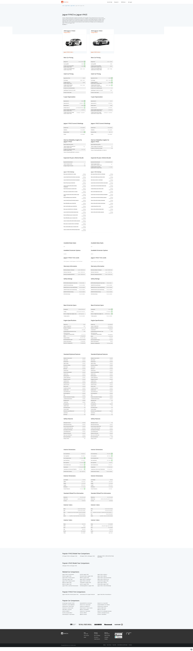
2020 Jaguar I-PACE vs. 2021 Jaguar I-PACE (69, 565)
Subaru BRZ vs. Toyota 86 (66, 609)
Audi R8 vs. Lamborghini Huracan (103, 612)
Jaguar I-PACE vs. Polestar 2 (102, 574)
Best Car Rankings (97, 635)
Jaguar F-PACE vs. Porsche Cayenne (68, 577)
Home (63, 5)
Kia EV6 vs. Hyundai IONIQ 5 (67, 612)
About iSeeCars (107, 633)
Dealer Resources (97, 639)
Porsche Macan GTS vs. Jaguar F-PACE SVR (87, 594)
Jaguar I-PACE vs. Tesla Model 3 (85, 579)
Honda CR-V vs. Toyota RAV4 (85, 611)
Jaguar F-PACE (67, 5)
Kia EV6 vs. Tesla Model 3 (102, 614)
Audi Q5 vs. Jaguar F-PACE (66, 576)
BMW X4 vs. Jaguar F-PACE (66, 582)
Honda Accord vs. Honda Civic (103, 606)
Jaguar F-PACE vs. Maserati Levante (68, 580)
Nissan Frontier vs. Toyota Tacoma (86, 607)
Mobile (85, 637)
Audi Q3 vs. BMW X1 (83, 612)
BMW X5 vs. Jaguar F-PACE (66, 584)
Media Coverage (107, 635)
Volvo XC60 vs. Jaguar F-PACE (67, 579)
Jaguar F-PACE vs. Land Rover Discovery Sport (70, 585)
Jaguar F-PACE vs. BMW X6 (102, 576)
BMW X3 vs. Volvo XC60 (101, 609)
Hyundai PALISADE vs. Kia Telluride (104, 604)
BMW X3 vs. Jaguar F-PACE (84, 577)
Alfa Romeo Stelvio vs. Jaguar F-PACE (86, 576)
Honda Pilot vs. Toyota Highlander (68, 604)
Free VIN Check (86, 635)
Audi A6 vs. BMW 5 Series (102, 607)
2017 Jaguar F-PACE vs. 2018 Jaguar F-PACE (69, 556)
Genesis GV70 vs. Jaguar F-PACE (103, 580)
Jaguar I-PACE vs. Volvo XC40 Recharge (104, 585)
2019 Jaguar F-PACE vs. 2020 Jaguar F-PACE (87, 556)
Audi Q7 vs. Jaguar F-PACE (84, 584)
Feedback (106, 639)
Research (116, 2)
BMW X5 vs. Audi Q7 (83, 614)
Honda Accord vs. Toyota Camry (68, 606)
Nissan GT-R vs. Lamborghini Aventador (105, 611)
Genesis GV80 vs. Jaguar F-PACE (103, 584)
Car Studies (96, 633)
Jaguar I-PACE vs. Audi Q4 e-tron (103, 579)
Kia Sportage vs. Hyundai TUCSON (68, 603)
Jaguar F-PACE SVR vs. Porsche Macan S (104, 594)
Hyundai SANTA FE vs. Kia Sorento (86, 603)
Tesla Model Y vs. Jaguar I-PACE (85, 582)
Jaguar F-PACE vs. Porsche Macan (68, 574)
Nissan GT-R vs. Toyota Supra (85, 604)
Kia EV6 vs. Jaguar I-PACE (84, 574)
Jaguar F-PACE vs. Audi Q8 (102, 582)
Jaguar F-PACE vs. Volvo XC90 (85, 580)
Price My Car (96, 637)
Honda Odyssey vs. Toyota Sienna (68, 614)
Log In (130, 2)
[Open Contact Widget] (191, 649)
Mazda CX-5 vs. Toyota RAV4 (103, 603)
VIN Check (123, 2)
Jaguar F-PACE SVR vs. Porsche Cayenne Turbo (70, 594)
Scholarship (106, 637)
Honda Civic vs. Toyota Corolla (67, 607)
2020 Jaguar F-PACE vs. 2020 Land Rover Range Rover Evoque (106, 557)
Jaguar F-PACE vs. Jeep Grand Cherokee (104, 577)
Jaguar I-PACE (72, 5)
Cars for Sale (109, 2)
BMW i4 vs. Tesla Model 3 (84, 609)
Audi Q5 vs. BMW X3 (65, 611)
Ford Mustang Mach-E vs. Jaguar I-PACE (87, 585)
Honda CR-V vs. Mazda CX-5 (85, 606)
